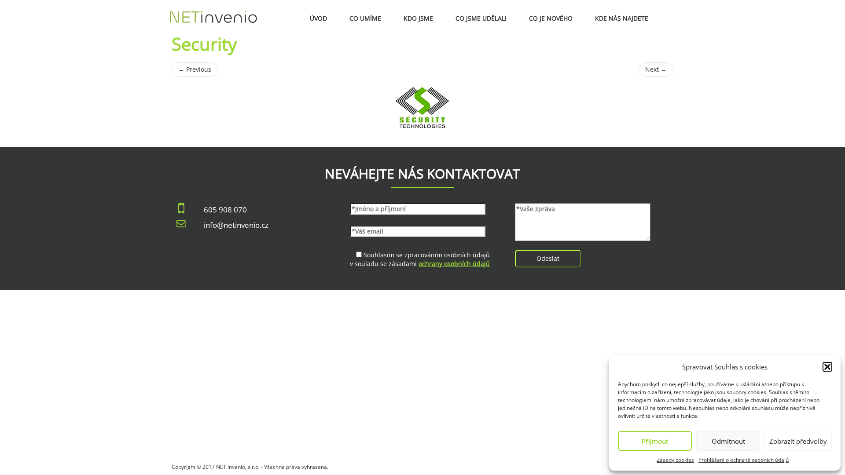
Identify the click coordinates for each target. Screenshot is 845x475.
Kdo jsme (418, 18)
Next (656, 69)
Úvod (318, 18)
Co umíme (365, 18)
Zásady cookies (675, 460)
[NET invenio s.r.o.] (213, 11)
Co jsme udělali (481, 18)
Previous (194, 69)
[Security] (422, 107)
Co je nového (551, 18)
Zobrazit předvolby (798, 441)
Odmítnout (728, 441)
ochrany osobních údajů (454, 263)
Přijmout (655, 441)
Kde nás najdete (621, 18)
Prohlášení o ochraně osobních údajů (743, 460)
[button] (827, 366)
